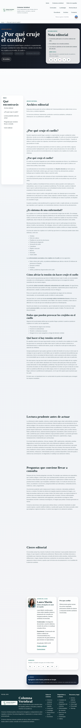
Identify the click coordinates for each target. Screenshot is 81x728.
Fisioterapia (62, 716)
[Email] (52, 666)
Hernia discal (73, 7)
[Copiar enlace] (56, 666)
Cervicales (53, 7)
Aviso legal (74, 704)
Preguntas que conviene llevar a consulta (11, 123)
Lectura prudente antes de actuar (11, 117)
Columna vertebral (57, 3)
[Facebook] (34, 666)
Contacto (74, 12)
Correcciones (41, 649)
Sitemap (73, 708)
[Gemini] (64, 60)
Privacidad (74, 706)
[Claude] (68, 60)
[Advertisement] (40, 81)
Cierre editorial (8, 128)
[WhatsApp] (43, 666)
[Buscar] (76, 16)
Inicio (47, 3)
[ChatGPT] (51, 60)
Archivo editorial (8, 108)
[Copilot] (60, 60)
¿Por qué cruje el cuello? (13, 22)
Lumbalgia (62, 7)
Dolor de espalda (72, 3)
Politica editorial (42, 646)
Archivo (65, 12)
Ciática (61, 718)
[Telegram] (48, 666)
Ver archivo (6, 59)
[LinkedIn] (39, 666)
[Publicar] (30, 666)
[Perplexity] (55, 60)
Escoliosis (57, 12)
